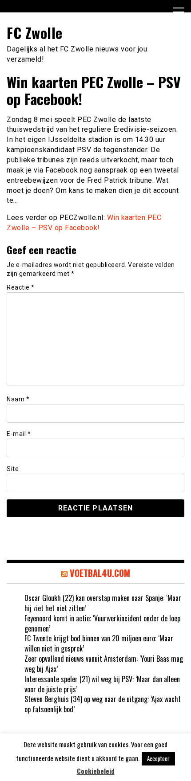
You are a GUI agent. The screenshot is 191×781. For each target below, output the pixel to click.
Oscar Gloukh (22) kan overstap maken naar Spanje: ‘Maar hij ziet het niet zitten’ (102, 603)
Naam (18, 399)
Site (13, 468)
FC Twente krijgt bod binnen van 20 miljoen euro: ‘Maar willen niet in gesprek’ (98, 643)
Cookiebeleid (96, 771)
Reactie (21, 287)
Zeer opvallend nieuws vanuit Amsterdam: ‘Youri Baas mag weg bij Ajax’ (103, 663)
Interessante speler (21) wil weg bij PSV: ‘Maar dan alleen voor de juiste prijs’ (102, 684)
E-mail (19, 433)
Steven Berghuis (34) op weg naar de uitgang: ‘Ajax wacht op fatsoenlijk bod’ (102, 704)
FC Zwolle (35, 32)
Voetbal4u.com (100, 573)
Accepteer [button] (158, 758)
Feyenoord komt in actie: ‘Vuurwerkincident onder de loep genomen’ (102, 623)
